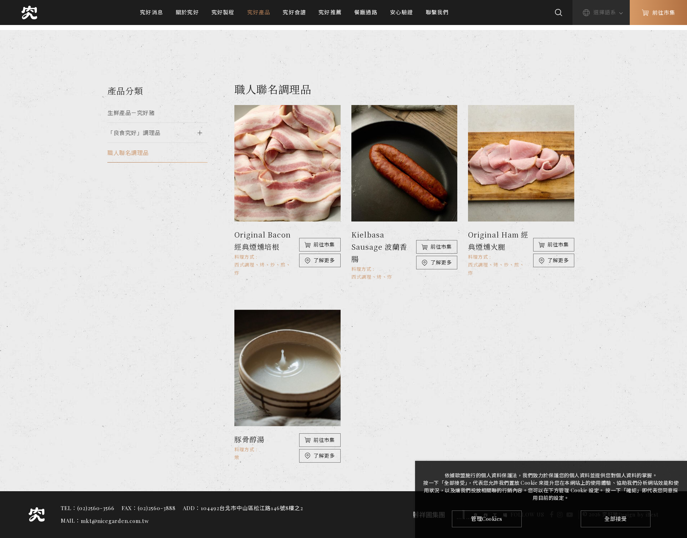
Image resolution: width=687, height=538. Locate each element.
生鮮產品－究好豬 (131, 112)
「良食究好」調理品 (134, 132)
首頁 (285, 27)
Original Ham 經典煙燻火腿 (498, 240)
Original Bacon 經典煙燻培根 (262, 240)
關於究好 (187, 12)
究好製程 (223, 12)
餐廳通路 (365, 12)
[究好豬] (29, 13)
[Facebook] (677, 438)
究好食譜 (294, 12)
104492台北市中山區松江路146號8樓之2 (252, 508)
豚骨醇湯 (249, 439)
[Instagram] (677, 451)
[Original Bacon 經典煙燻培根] (287, 163)
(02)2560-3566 (95, 508)
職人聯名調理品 (344, 27)
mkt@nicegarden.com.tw (115, 521)
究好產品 (259, 12)
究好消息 (151, 12)
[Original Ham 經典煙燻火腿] (521, 163)
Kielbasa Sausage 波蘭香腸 (379, 246)
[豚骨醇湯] (287, 368)
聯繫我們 (437, 12)
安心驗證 (401, 12)
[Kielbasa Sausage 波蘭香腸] (404, 163)
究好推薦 (330, 12)
